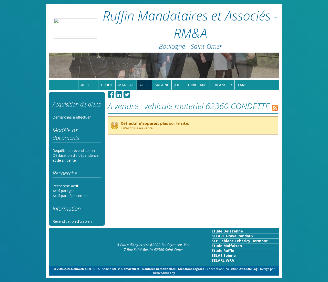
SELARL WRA (223, 260)
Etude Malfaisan (227, 245)
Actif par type (64, 190)
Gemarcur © (130, 269)
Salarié (162, 84)
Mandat (126, 84)
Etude (107, 84)
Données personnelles (159, 269)
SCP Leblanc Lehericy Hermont (240, 240)
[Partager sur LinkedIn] (119, 95)
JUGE (178, 84)
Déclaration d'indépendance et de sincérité (76, 158)
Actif (144, 84)
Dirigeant (197, 84)
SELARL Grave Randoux (232, 236)
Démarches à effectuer (72, 117)
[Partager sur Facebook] (111, 95)
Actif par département (71, 195)
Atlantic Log (248, 269)
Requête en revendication (74, 150)
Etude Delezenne (227, 231)
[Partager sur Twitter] (127, 95)
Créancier (222, 84)
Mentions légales (191, 269)
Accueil (88, 84)
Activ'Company (164, 273)
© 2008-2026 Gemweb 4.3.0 (72, 269)
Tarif (242, 84)
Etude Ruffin (223, 250)
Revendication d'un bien (72, 221)
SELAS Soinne (224, 255)
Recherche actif (65, 185)
